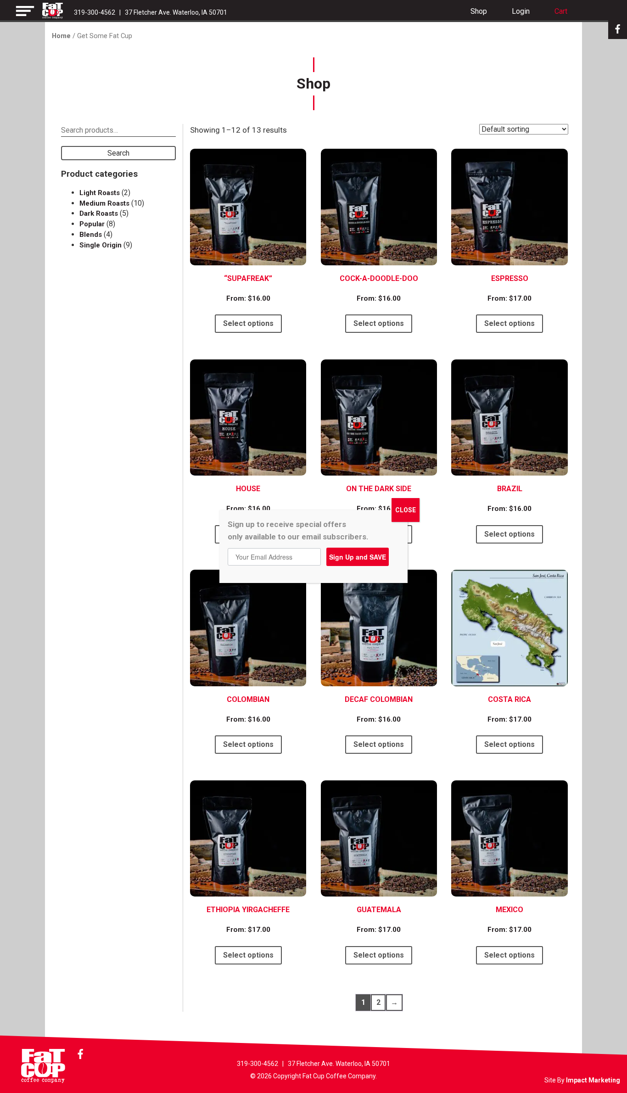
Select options (248, 323)
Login (521, 11)
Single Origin (100, 245)
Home (61, 36)
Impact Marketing (593, 1080)
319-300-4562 (94, 12)
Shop (478, 11)
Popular (92, 224)
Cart (560, 11)
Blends (90, 234)
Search (118, 153)
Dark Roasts (98, 213)
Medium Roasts (104, 203)
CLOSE (405, 510)
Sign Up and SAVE (357, 556)
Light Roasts (99, 193)
